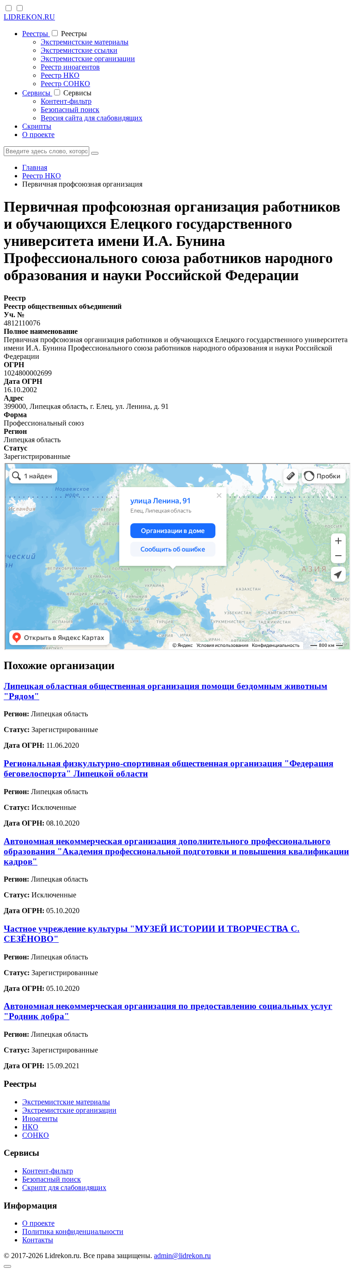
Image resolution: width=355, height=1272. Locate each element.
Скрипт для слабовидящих (64, 1187)
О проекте (38, 134)
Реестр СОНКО (65, 84)
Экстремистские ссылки (79, 50)
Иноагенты (40, 1118)
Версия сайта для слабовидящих (91, 118)
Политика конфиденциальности (72, 1231)
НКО (30, 1127)
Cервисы (37, 93)
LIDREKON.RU (29, 17)
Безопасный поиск (70, 109)
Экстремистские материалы (85, 42)
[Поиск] (94, 153)
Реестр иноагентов (70, 67)
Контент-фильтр (66, 101)
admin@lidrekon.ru (182, 1255)
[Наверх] (7, 1266)
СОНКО (35, 1135)
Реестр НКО (60, 75)
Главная (34, 167)
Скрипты (36, 126)
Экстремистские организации (88, 59)
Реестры (36, 34)
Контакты (37, 1240)
